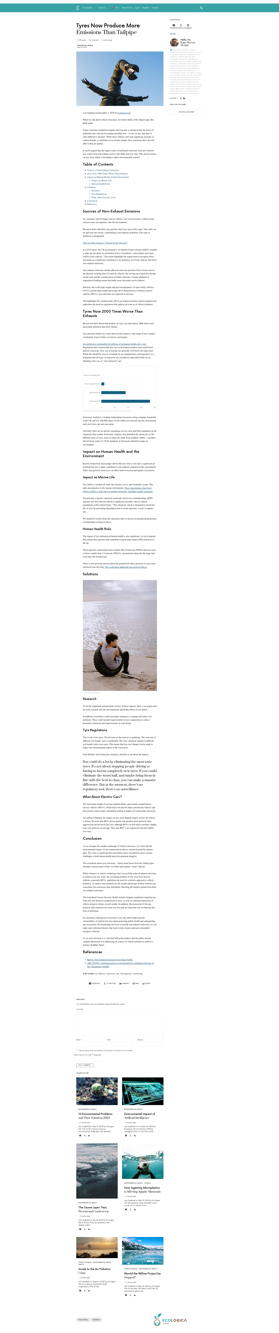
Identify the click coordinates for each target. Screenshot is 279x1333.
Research (96, 190)
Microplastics (126, 974)
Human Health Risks (101, 183)
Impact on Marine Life (102, 180)
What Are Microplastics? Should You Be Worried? (105, 242)
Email (109, 1040)
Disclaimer (96, 1320)
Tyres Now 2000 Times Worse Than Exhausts (107, 173)
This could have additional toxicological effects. (126, 566)
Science (148, 1183)
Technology (137, 974)
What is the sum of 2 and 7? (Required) (87, 1055)
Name (78, 1040)
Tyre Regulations (99, 193)
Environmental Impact (87, 1109)
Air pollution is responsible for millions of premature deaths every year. (114, 343)
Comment (80, 1009)
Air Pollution (100, 974)
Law (117, 974)
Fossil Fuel (110, 974)
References (92, 204)
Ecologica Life (124, 112)
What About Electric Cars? (104, 197)
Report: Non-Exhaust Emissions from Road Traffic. (110, 959)
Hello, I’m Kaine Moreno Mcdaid (187, 43)
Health (81, 1264)
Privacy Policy (83, 1320)
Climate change (84, 1262)
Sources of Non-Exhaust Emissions (103, 170)
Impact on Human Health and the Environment (108, 177)
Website (140, 1040)
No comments (94, 40)
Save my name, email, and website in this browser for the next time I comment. (106, 1051)
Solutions (91, 187)
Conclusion (92, 200)
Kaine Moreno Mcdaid (85, 45)
